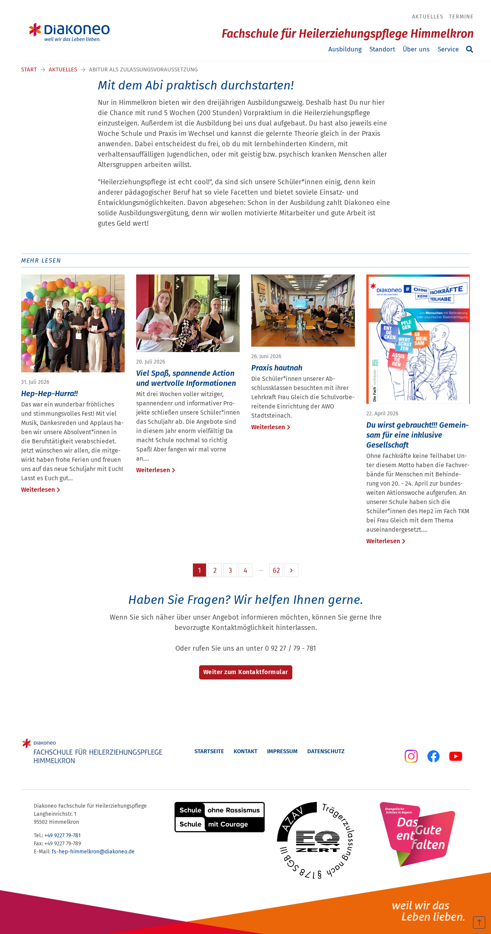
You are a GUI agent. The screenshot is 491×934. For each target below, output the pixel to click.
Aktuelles (427, 16)
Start (29, 69)
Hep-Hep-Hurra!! (49, 393)
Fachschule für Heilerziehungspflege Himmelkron (348, 34)
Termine (461, 16)
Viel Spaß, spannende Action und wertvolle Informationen (186, 378)
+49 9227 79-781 (62, 835)
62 (276, 570)
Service (448, 49)
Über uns (416, 49)
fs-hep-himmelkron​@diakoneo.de (93, 851)
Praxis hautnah (276, 367)
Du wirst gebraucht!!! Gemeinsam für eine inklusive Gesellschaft (417, 435)
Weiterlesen (38, 489)
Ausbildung (345, 49)
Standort (382, 49)
